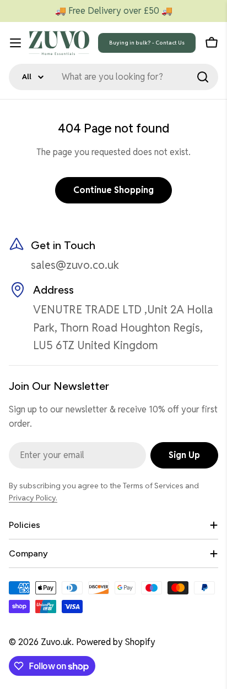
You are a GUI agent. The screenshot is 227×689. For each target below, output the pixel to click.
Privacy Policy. (33, 498)
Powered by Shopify (115, 642)
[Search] (202, 77)
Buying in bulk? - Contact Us (147, 42)
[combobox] (113, 77)
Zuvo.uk (56, 642)
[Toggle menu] (15, 42)
